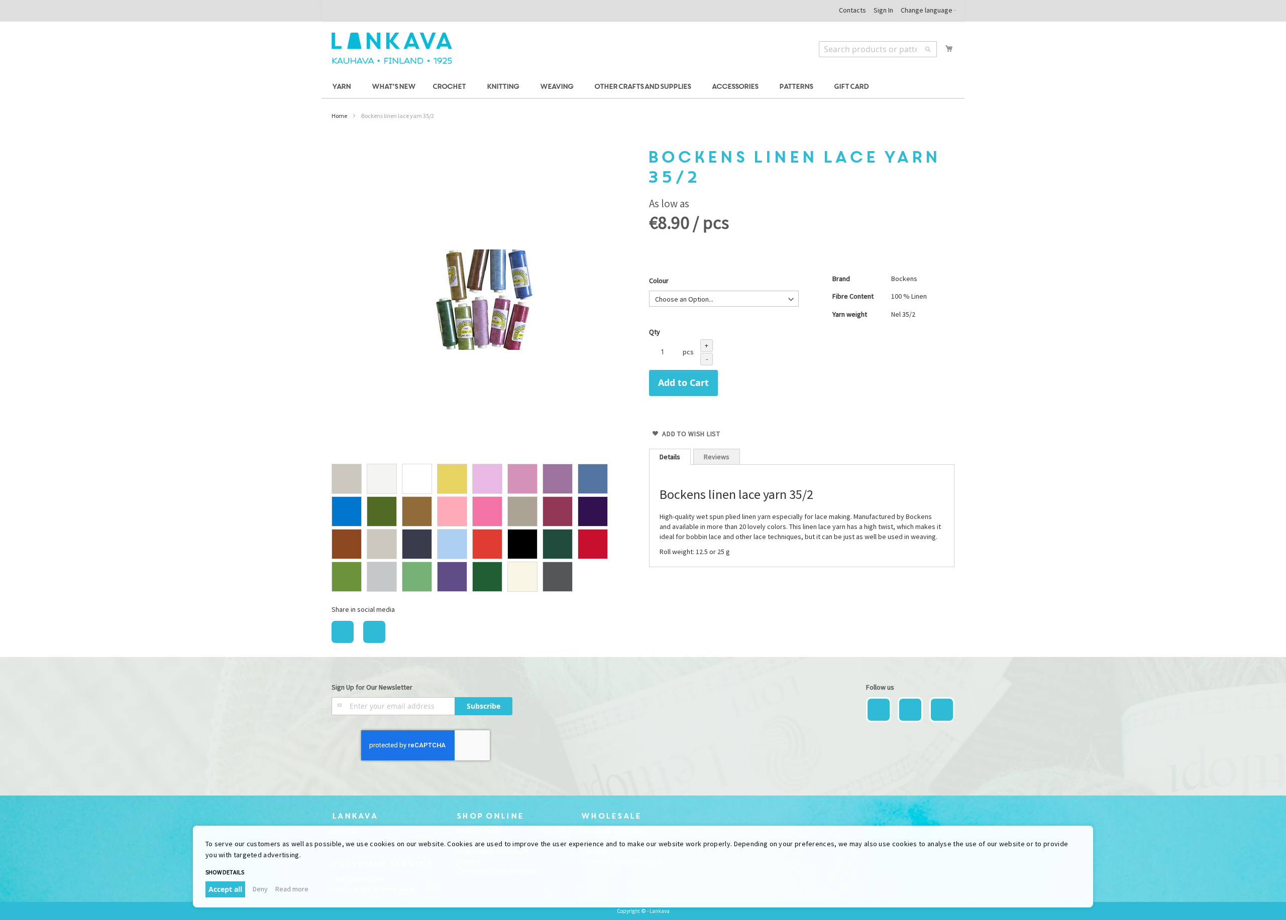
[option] (347, 479)
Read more (291, 888)
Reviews (716, 456)
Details (670, 456)
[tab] (670, 457)
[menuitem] (343, 87)
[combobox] (878, 49)
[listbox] (484, 529)
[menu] (643, 87)
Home (339, 115)
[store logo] (392, 48)
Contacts (852, 10)
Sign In (883, 10)
